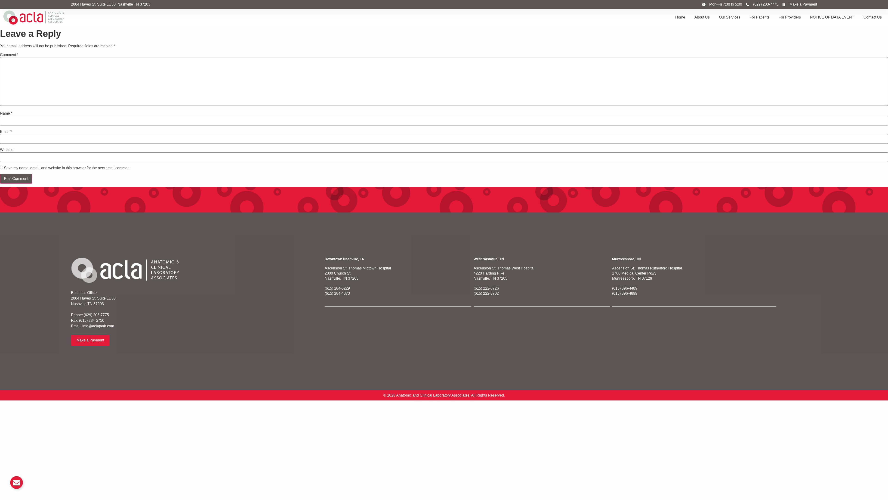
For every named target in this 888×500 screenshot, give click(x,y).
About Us (702, 17)
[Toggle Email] (16, 482)
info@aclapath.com (98, 326)
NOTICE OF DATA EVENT (832, 17)
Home (680, 17)
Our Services (729, 17)
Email (6, 132)
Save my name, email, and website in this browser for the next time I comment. (67, 168)
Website (6, 150)
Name (6, 113)
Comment (9, 55)
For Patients (759, 17)
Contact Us (872, 17)
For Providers (790, 17)
